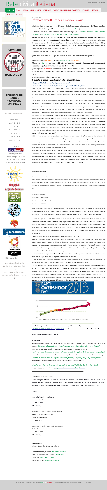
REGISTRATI (9, 14)
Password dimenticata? (98, 3)
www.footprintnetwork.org (69, 29)
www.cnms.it (61, 454)
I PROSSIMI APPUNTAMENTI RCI (14, 113)
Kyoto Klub (83, 32)
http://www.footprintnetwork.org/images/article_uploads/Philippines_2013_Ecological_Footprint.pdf (68, 352)
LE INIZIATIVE (47, 10)
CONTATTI (19, 14)
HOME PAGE (10, 10)
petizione (44, 63)
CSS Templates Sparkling (74, 482)
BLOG (18, 10)
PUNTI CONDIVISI (35, 10)
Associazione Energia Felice (51, 34)
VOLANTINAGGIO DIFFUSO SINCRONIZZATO (67, 10)
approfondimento (64, 60)
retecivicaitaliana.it (52, 460)
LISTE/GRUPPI (96, 10)
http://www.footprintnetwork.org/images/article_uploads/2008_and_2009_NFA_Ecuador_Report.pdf (68, 358)
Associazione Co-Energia (71, 34)
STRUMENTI (85, 10)
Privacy (88, 482)
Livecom (22, 157)
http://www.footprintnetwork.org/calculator (48, 329)
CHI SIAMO (25, 10)
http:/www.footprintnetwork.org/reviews (70, 368)
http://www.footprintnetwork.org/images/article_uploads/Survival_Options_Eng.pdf (69, 346)
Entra (89, 3)
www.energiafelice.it (58, 452)
